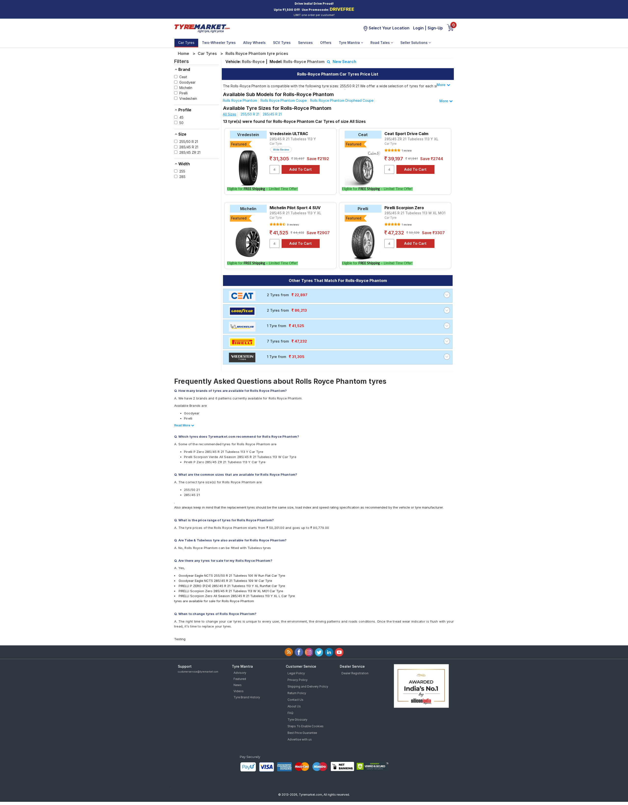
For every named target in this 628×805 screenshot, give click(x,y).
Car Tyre (276, 143)
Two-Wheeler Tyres (219, 42)
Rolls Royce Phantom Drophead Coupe (341, 100)
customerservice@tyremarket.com (198, 671)
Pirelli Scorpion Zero (404, 207)
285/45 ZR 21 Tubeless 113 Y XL (411, 139)
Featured (240, 679)
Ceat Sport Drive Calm (406, 133)
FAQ (290, 713)
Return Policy (297, 693)
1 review (406, 150)
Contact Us (295, 700)
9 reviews (292, 224)
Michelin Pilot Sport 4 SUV (295, 207)
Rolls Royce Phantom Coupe (284, 100)
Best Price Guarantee (302, 733)
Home (183, 53)
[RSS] (289, 652)
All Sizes (229, 114)
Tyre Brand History (247, 697)
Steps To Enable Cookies (306, 726)
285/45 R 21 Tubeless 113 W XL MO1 (414, 213)
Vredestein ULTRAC (289, 133)
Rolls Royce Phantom (240, 100)
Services (305, 42)
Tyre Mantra (350, 42)
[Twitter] (319, 652)
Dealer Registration (354, 673)
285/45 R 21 (272, 114)
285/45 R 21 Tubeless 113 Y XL (295, 213)
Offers (325, 42)
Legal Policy (296, 673)
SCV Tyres (282, 42)
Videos (239, 691)
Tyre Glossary (297, 719)
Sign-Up (435, 28)
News (238, 685)
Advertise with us (300, 739)
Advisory (240, 673)
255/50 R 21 (250, 114)
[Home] (201, 28)
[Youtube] (339, 652)
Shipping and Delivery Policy (308, 686)
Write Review (281, 149)
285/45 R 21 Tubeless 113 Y (293, 139)
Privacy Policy (298, 680)
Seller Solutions (414, 42)
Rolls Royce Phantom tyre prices (256, 53)
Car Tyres (186, 42)
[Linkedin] (329, 652)
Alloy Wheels (254, 42)
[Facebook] (299, 652)
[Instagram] (309, 652)
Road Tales (380, 42)
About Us (294, 706)
